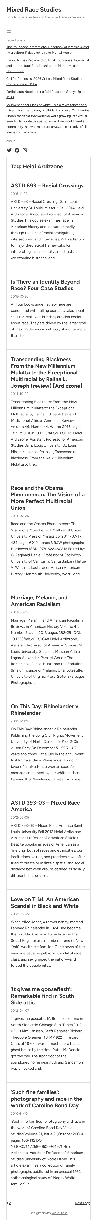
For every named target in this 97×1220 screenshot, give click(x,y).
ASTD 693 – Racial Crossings (47, 186)
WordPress (60, 1213)
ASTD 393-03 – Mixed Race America (45, 806)
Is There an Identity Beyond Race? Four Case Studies (45, 285)
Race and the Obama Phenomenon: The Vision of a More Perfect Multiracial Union (48, 498)
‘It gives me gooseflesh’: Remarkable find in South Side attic (42, 996)
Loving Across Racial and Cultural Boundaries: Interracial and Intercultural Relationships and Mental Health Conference (47, 65)
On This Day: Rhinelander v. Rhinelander (45, 709)
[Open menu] (9, 31)
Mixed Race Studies (33, 9)
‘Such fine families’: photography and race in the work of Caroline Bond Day (46, 1099)
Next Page (82, 1203)
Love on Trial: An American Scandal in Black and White (45, 902)
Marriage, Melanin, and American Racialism (39, 600)
